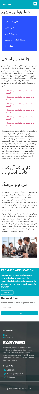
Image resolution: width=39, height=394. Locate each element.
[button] (35, 3)
